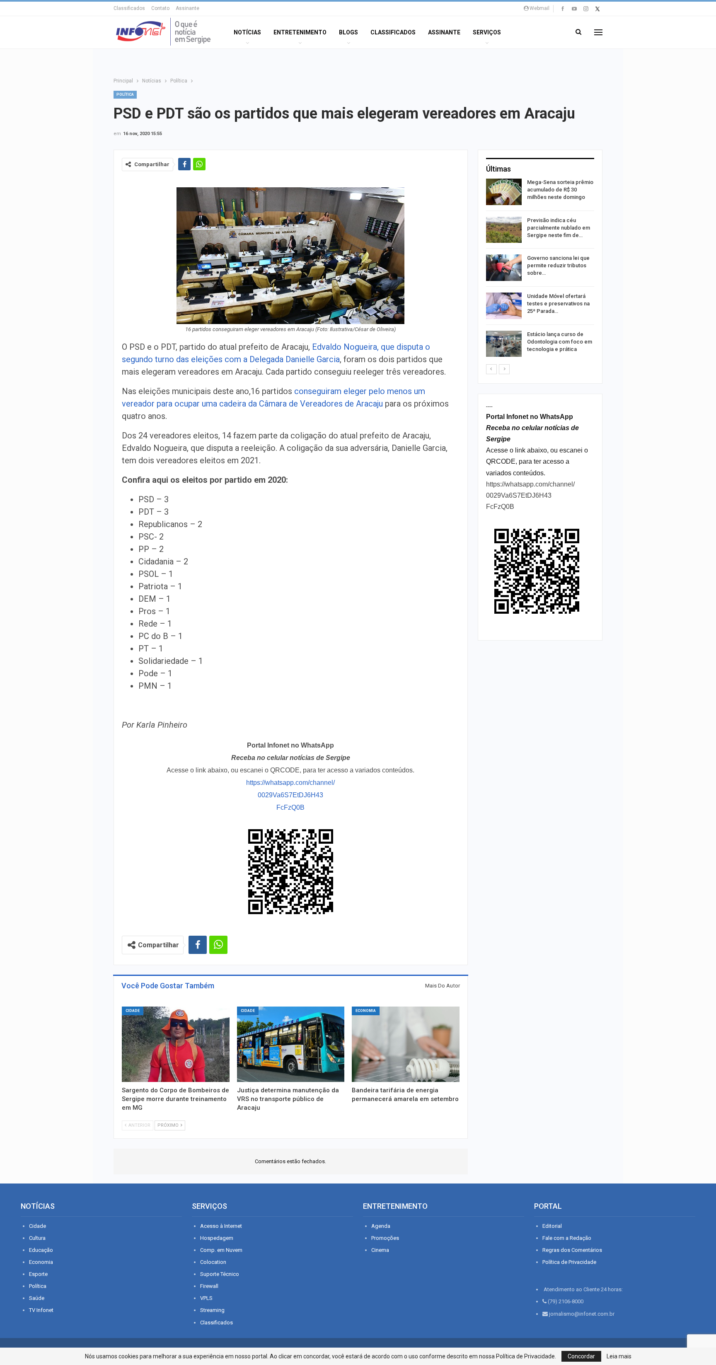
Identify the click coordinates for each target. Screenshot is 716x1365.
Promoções (385, 1238)
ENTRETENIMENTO (300, 32)
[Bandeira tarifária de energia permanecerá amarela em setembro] (406, 1044)
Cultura (37, 1238)
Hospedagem (216, 1238)
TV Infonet (41, 1310)
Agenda (380, 1226)
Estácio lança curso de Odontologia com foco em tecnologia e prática (559, 341)
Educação (41, 1250)
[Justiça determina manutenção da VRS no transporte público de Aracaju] (291, 1044)
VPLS (206, 1298)
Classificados (129, 8)
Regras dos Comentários (572, 1250)
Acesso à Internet (221, 1226)
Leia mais (619, 1356)
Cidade (133, 1011)
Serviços (487, 32)
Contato (160, 8)
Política (125, 94)
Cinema (380, 1250)
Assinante (187, 8)
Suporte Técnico (219, 1274)
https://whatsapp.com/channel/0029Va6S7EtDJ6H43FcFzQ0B (290, 795)
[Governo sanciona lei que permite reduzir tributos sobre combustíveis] (504, 267)
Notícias (247, 32)
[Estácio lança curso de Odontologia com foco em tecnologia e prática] (504, 344)
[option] (540, 269)
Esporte (38, 1274)
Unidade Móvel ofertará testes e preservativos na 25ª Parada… (558, 303)
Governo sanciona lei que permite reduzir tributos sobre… (558, 265)
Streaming (212, 1310)
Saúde (36, 1298)
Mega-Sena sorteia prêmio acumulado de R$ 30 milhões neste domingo (560, 189)
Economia (366, 1011)
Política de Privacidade (569, 1262)
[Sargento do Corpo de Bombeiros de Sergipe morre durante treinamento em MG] (176, 1044)
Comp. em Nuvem (221, 1250)
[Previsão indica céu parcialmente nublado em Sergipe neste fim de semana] (504, 230)
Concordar (581, 1356)
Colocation (213, 1262)
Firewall (209, 1286)
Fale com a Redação (566, 1238)
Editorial (552, 1226)
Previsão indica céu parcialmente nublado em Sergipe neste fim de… (558, 227)
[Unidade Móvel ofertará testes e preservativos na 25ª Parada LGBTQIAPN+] (504, 306)
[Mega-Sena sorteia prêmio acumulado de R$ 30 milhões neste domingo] (504, 192)
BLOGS (348, 32)
